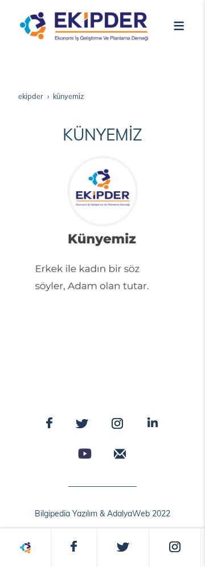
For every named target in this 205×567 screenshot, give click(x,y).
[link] (25, 547)
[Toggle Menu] (179, 24)
